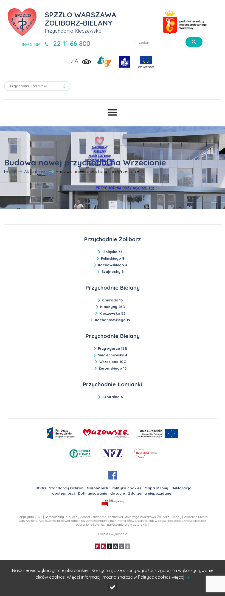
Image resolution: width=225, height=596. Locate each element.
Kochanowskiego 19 (112, 320)
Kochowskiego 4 (112, 265)
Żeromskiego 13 (112, 368)
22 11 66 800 (71, 43)
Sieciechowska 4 (112, 355)
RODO (40, 488)
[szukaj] (194, 42)
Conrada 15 (112, 300)
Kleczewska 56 (112, 313)
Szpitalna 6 (112, 397)
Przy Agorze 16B (112, 348)
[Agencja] (112, 546)
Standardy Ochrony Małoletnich (78, 488)
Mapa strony (156, 488)
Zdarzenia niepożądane (149, 493)
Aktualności (35, 171)
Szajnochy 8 (113, 271)
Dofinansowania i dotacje (101, 493)
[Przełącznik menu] (112, 112)
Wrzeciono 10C (112, 361)
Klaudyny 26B (112, 306)
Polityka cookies (126, 488)
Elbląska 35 (112, 252)
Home (10, 171)
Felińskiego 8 (112, 258)
